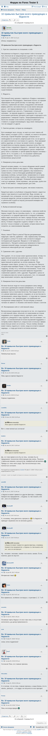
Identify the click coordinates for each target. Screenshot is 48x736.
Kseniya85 (10, 506)
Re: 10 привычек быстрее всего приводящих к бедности (21, 347)
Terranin (9, 27)
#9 (2, 537)
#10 (2, 572)
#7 (2, 491)
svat (2, 629)
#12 (2, 616)
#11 (2, 594)
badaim (3, 436)
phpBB (38, 729)
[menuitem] (6, 6)
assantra (3, 607)
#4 (2, 395)
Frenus (3, 695)
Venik (8, 341)
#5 (2, 417)
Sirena (3, 363)
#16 (2, 705)
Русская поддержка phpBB (24, 732)
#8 (2, 515)
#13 (2, 638)
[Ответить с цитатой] (41, 28)
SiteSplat (29, 733)
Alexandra (4, 673)
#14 (2, 661)
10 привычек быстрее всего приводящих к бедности (24, 15)
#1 (2, 37)
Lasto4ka (4, 407)
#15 (2, 683)
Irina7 (8, 651)
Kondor (9, 385)
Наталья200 (10, 562)
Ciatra (8, 585)
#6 (2, 445)
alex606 (3, 482)
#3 (2, 372)
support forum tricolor (19, 729)
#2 (2, 350)
